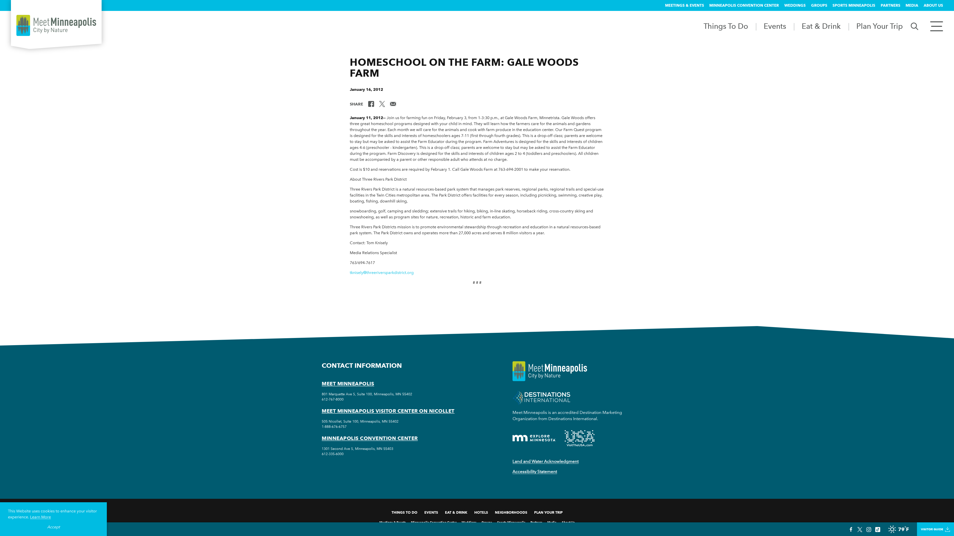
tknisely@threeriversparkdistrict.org (382, 272)
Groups (819, 5)
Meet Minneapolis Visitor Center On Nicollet (388, 411)
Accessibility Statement (535, 471)
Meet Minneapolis (348, 384)
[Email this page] (393, 103)
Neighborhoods (511, 512)
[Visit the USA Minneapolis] (580, 438)
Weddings (795, 5)
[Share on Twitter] (382, 103)
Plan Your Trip (879, 26)
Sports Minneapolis (854, 5)
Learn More (40, 517)
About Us (933, 5)
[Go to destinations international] (541, 397)
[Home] (56, 25)
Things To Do (726, 26)
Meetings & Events (684, 5)
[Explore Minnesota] (534, 438)
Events (775, 26)
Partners (890, 5)
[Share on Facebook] (371, 103)
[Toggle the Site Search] (914, 26)
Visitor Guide (932, 529)
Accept (53, 527)
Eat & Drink (821, 26)
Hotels (481, 512)
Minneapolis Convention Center (744, 5)
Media (912, 5)
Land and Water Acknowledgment (546, 461)
